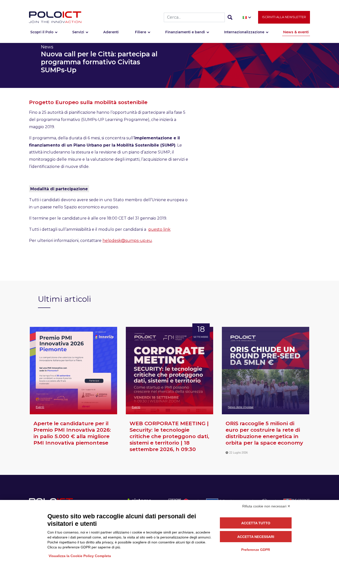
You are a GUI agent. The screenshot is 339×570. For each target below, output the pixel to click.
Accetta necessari (255, 537)
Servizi (78, 32)
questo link (159, 229)
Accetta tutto (255, 523)
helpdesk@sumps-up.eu (127, 240)
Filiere (140, 32)
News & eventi (296, 32)
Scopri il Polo (41, 32)
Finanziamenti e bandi (185, 32)
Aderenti (111, 32)
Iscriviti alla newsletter (284, 17)
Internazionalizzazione (244, 32)
